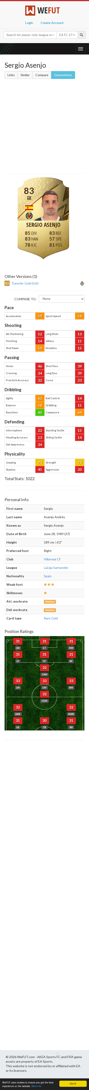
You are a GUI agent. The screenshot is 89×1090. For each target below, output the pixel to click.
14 (40, 341)
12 (40, 334)
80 (40, 412)
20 (80, 469)
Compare (41, 75)
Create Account (52, 23)
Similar (25, 75)
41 (40, 469)
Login (29, 23)
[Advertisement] (44, 127)
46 (40, 366)
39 (80, 366)
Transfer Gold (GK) (25, 283)
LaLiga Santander (56, 568)
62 (40, 398)
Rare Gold (51, 618)
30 (44, 720)
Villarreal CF (52, 559)
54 (80, 316)
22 (40, 380)
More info (36, 1086)
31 (18, 641)
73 (40, 462)
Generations (63, 75)
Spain (48, 576)
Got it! (73, 1083)
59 (40, 316)
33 (18, 680)
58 (40, 405)
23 (80, 380)
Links (11, 75)
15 (80, 341)
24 (40, 373)
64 (80, 412)
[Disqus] (44, 896)
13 (80, 334)
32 (44, 667)
